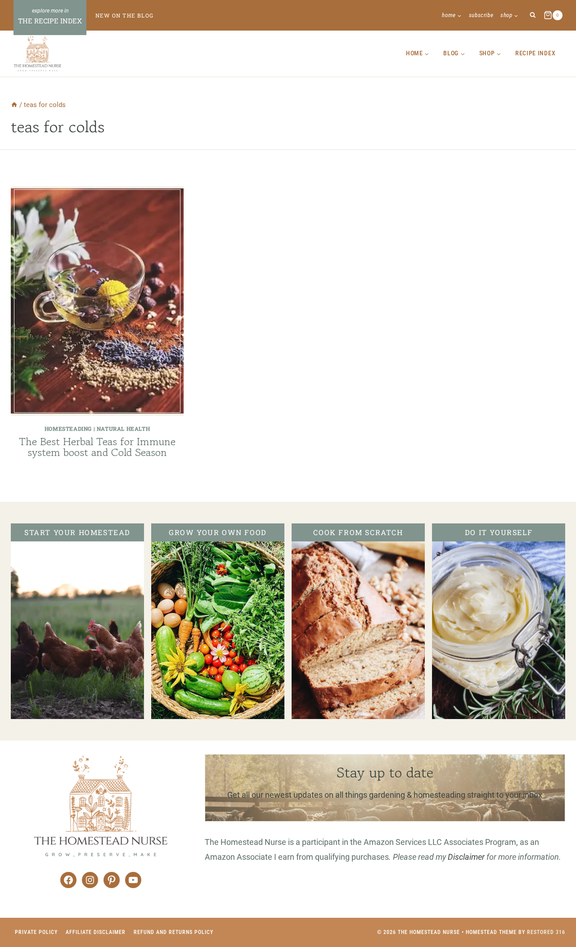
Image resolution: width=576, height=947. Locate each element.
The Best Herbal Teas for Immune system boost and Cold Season (97, 446)
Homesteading (68, 428)
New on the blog (124, 15)
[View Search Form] (532, 15)
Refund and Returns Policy (173, 932)
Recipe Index (535, 53)
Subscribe (481, 15)
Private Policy (36, 932)
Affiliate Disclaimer (96, 932)
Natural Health (123, 428)
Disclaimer (466, 857)
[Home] (14, 105)
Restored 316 (546, 932)
